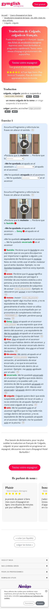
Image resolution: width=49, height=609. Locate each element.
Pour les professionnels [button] (12, 572)
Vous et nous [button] (7, 560)
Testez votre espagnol (24, 62)
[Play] (24, 144)
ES (30, 96)
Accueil (5, 15)
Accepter (40, 603)
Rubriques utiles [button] (9, 578)
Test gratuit (39, 4)
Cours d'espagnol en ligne (21, 15)
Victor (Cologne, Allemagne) (17, 491)
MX (37, 96)
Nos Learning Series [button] (10, 566)
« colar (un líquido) (24, 538)
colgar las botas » (24, 545)
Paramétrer (29, 603)
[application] (24, 144)
